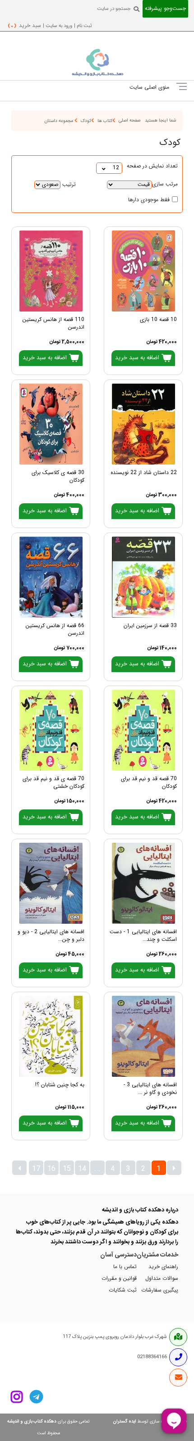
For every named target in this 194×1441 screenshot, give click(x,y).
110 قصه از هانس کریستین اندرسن (53, 323)
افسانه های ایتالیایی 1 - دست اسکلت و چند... (143, 936)
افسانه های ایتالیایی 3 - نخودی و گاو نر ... (150, 1089)
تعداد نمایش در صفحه (152, 166)
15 (67, 1169)
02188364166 (152, 1357)
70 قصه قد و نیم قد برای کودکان (149, 783)
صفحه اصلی (129, 120)
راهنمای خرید (163, 1267)
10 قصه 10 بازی (158, 319)
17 (36, 1169)
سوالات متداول (161, 1278)
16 (51, 1169)
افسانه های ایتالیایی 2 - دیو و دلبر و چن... (51, 936)
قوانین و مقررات (119, 1278)
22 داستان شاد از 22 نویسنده (144, 473)
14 (82, 1169)
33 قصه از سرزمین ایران (150, 626)
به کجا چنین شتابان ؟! (59, 1085)
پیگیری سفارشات (159, 1290)
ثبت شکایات (123, 1290)
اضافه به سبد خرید (138, 357)
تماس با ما (125, 1267)
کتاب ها (104, 121)
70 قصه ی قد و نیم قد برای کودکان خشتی (53, 783)
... (97, 1169)
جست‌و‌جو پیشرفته (165, 8)
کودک (86, 121)
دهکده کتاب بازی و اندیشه (31, 1421)
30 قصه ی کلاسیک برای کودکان (58, 477)
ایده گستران (124, 1421)
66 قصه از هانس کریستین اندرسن (55, 630)
